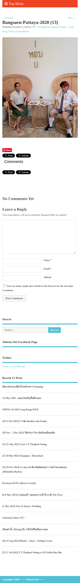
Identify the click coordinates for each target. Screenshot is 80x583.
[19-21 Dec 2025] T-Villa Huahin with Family (24, 421)
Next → (71, 18)
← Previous (7, 18)
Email (47, 268)
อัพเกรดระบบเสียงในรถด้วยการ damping (22, 386)
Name (47, 260)
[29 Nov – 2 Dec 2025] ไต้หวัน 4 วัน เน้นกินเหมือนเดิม (28, 432)
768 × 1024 (37, 27)
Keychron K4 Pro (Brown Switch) (19, 483)
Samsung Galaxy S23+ (13, 517)
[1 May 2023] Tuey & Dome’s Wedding (21, 506)
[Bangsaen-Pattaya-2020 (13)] (39, 136)
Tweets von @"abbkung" (13, 366)
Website (47, 277)
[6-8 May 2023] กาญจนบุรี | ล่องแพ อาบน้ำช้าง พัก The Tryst (32, 494)
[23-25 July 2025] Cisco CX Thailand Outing (24, 444)
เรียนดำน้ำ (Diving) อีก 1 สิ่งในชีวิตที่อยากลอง (25, 529)
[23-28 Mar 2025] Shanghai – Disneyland (22, 455)
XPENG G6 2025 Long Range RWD (20, 409)
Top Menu (16, 4)
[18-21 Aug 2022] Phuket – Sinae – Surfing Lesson (27, 540)
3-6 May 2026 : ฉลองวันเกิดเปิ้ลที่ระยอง (21, 398)
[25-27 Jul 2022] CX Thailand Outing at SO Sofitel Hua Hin (32, 552)
